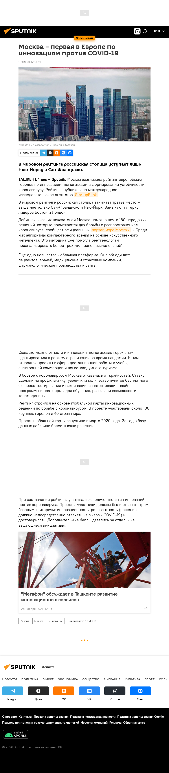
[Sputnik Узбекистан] (21, 35)
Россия (24, 621)
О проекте (9, 717)
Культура (132, 679)
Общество (90, 679)
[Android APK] (16, 735)
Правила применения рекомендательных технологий (40, 722)
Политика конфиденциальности (93, 717)
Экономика (68, 679)
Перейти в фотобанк (64, 144)
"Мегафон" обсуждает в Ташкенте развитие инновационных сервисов (69, 596)
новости (9, 679)
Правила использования (51, 717)
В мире (48, 679)
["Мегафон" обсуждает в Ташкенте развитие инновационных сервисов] (84, 560)
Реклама (115, 722)
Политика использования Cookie (140, 717)
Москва (38, 621)
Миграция (112, 679)
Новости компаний (94, 722)
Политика (29, 679)
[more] (145, 608)
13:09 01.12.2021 (29, 62)
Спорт (149, 679)
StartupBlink (86, 194)
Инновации (55, 621)
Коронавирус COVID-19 (82, 621)
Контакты (25, 717)
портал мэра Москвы (111, 229)
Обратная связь (134, 722)
